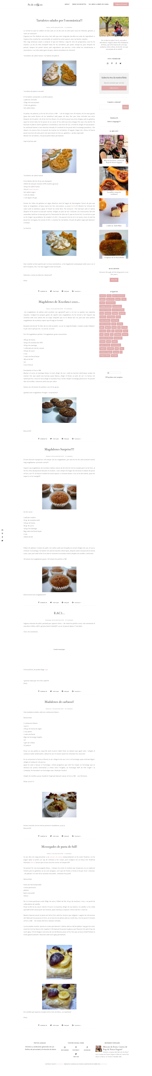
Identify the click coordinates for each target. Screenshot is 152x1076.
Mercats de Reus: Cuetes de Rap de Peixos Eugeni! (114, 161)
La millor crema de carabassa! (114, 193)
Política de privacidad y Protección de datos (40, 1049)
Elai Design (103, 1064)
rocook (102, 342)
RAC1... (59, 613)
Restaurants (117, 338)
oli (119, 327)
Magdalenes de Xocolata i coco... (59, 302)
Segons (114, 342)
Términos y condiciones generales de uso (39, 1047)
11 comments (68, 27)
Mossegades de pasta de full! (59, 846)
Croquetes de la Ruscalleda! (114, 257)
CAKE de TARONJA (114, 226)
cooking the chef (105, 306)
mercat (108, 327)
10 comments (68, 309)
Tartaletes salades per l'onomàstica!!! (59, 20)
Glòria (32, 862)
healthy (120, 324)
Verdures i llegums (105, 352)
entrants (122, 313)
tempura (103, 349)
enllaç (74, 206)
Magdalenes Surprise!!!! (59, 449)
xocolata (114, 356)
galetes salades (105, 324)
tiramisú (110, 349)
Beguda (102, 299)
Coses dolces (117, 306)
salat (108, 342)
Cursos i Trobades (118, 310)
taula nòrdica (116, 345)
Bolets (118, 299)
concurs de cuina (56, 857)
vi (121, 352)
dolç (101, 313)
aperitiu (102, 296)
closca (102, 303)
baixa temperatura (118, 296)
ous (108, 331)
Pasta (125, 331)
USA (116, 349)
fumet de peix (33, 189)
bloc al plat (110, 299)
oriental (102, 331)
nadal (114, 327)
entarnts (107, 313)
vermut (116, 352)
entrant (115, 313)
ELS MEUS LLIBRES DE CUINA (99, 4)
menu (101, 327)
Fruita (118, 317)
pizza (106, 334)
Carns (124, 299)
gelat (113, 324)
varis (121, 349)
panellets (118, 331)
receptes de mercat (106, 338)
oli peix (124, 327)
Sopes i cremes (104, 345)
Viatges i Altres (104, 356)
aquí (46, 669)
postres (125, 334)
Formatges (111, 317)
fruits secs (115, 320)
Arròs (109, 296)
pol (112, 334)
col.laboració (111, 303)
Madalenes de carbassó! (59, 702)
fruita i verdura (104, 320)
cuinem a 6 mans (105, 310)
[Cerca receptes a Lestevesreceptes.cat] (114, 377)
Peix (101, 334)
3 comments (68, 854)
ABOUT (67, 4)
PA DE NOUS (59, 1064)
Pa (113, 331)
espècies (102, 317)
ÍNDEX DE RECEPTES (79, 4)
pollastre (117, 334)
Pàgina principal (121, 4)
